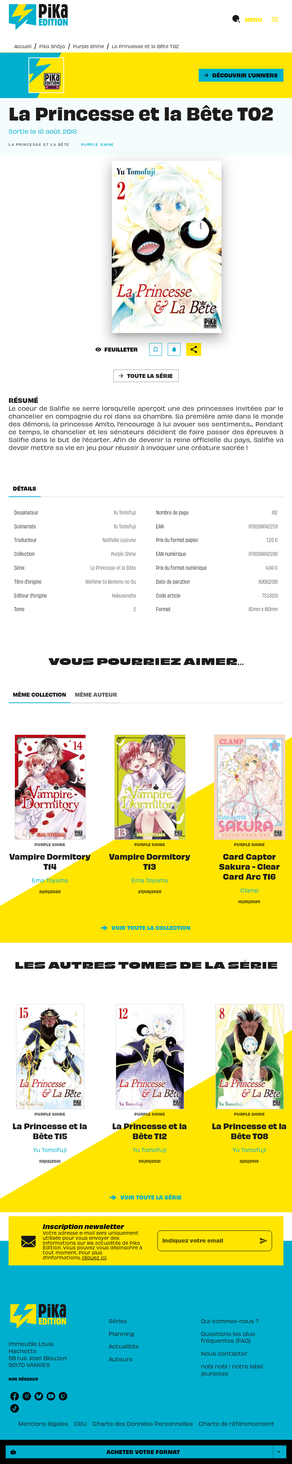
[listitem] (15, 1396)
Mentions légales (43, 1423)
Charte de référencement (236, 1423)
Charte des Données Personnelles (143, 1423)
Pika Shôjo (52, 46)
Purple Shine (88, 46)
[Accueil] (38, 17)
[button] (241, 75)
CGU (80, 1423)
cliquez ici (94, 1257)
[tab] (25, 488)
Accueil (22, 46)
